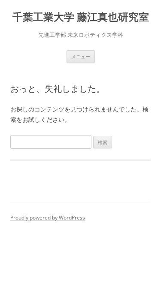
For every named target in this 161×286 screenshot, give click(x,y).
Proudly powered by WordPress (47, 217)
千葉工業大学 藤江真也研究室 (80, 17)
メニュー (80, 56)
